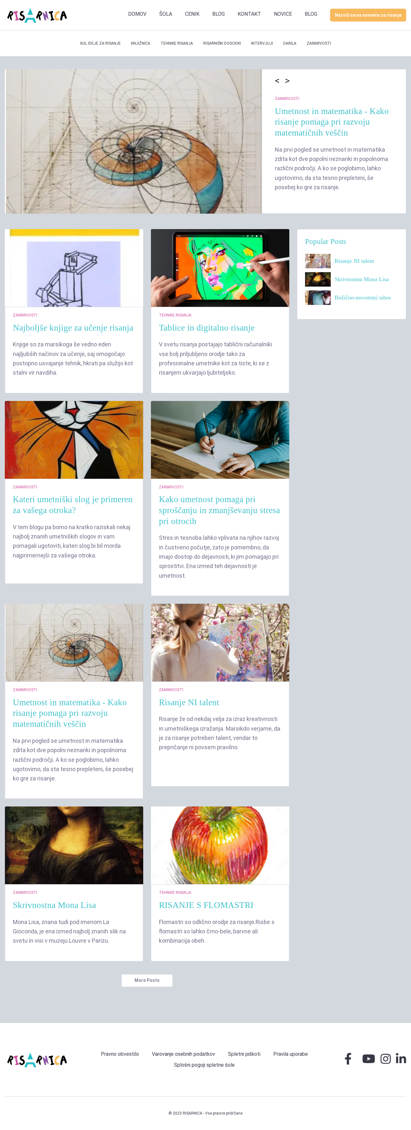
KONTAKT (249, 14)
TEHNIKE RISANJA (177, 43)
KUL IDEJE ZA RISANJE (100, 43)
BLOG (218, 14)
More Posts (147, 980)
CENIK (192, 14)
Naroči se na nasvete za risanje (368, 15)
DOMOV (137, 14)
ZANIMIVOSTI (319, 43)
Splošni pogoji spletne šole (204, 1065)
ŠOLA (165, 14)
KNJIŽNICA (140, 43)
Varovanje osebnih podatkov (183, 1054)
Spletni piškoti (244, 1054)
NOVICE (283, 14)
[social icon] (348, 1061)
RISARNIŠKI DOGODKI (222, 43)
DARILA (289, 43)
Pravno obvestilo (120, 1054)
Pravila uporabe (290, 1054)
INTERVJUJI (262, 43)
